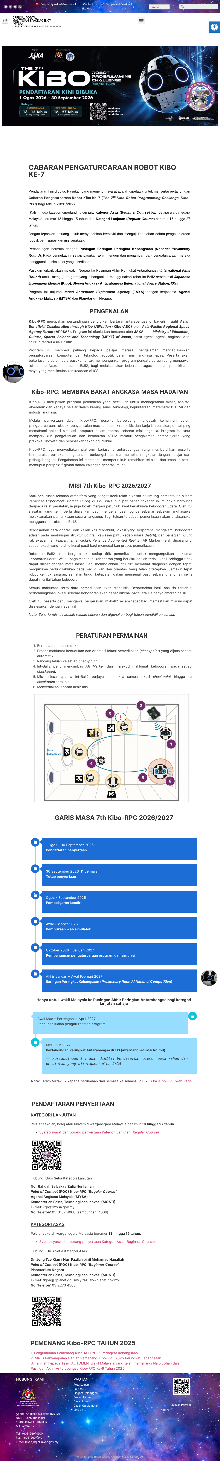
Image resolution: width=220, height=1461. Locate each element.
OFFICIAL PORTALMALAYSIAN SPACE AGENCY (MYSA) (31, 20)
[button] (214, 27)
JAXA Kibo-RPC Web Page (170, 1081)
